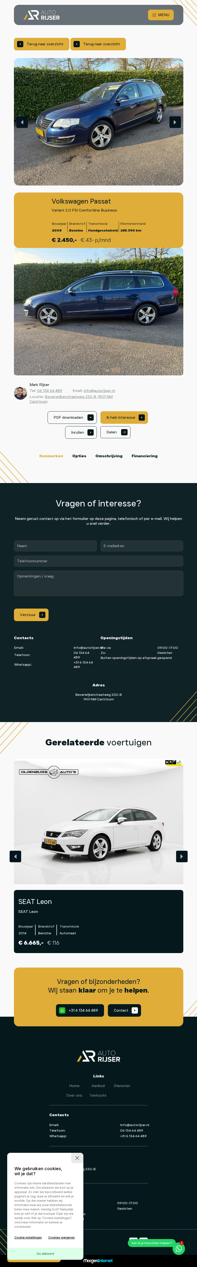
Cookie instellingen (28, 1237)
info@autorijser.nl (99, 390)
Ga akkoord (45, 1253)
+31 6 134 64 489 (80, 1010)
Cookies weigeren (61, 1237)
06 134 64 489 (49, 390)
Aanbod (98, 1085)
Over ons (74, 1095)
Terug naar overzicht (41, 44)
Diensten (122, 1085)
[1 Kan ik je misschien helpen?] (179, 1249)
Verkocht (98, 1095)
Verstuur (31, 614)
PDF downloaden (72, 417)
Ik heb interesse (124, 417)
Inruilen (81, 432)
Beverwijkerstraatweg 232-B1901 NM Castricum (98, 696)
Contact (124, 1010)
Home (74, 1085)
